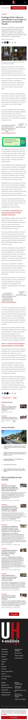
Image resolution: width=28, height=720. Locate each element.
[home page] (14, 2)
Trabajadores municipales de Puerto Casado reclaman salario (9, 418)
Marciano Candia (17, 520)
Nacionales (4, 14)
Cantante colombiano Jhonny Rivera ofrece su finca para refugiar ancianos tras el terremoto (9, 408)
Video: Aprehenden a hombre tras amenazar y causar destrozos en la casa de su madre (9, 578)
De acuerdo (14, 717)
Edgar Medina (16, 590)
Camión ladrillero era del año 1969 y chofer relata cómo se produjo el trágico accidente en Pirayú (15, 447)
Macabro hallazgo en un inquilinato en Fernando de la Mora (13, 460)
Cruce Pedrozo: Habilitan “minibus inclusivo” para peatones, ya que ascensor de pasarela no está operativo (11, 529)
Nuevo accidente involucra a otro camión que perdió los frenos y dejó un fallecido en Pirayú (15, 470)
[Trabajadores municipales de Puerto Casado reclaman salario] (23, 417)
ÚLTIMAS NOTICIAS (18, 8)
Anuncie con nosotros (18, 650)
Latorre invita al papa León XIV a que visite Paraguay (8, 597)
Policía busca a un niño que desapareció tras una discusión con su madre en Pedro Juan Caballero (9, 508)
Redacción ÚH (16, 500)
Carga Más (14, 614)
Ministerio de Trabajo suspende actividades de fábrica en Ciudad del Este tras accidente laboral (9, 488)
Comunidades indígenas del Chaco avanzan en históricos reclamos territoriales (9, 553)
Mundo (3, 405)
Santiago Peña (6, 397)
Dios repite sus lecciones (10, 464)
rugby (14, 397)
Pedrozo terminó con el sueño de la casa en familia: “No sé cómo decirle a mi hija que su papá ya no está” (15, 454)
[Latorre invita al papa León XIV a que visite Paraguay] (23, 595)
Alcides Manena (14, 421)
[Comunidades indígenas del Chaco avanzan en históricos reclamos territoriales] (23, 550)
